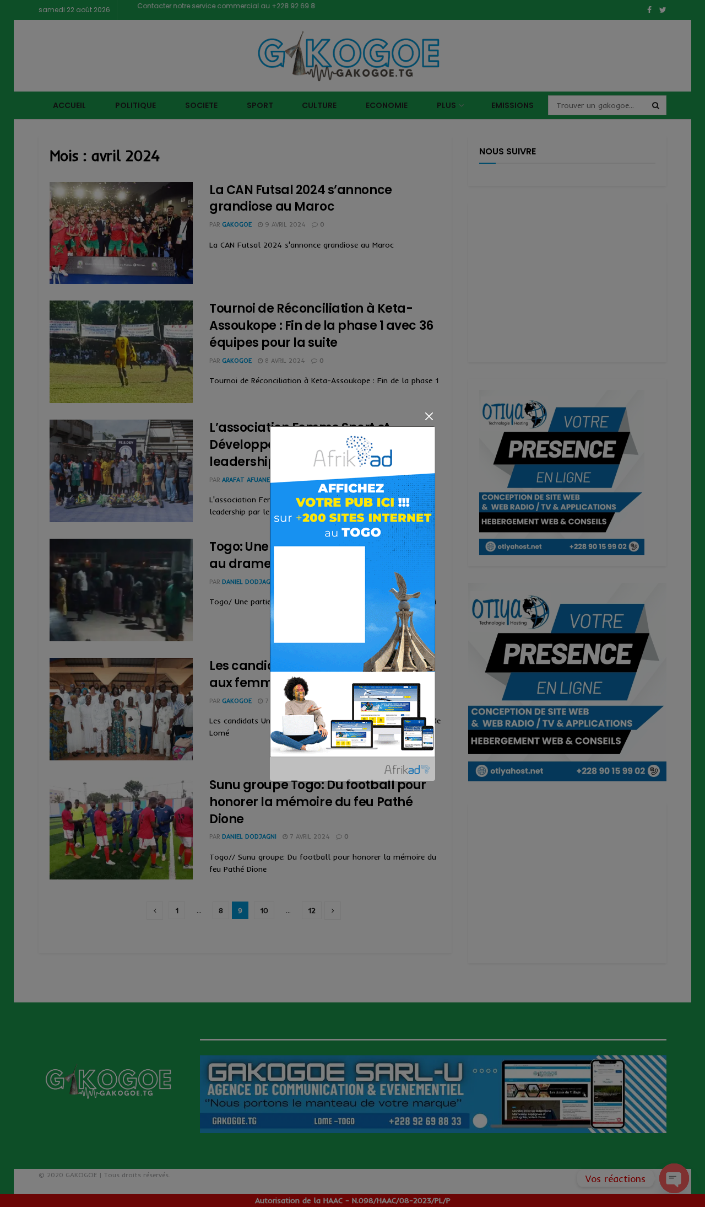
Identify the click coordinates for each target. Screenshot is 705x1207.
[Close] (428, 416)
